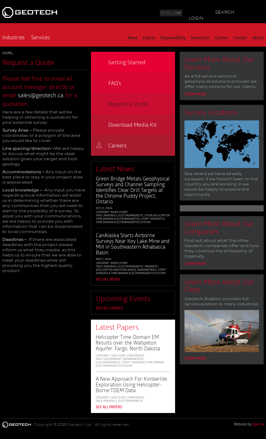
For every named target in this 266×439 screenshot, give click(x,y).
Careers (221, 38)
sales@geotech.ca (40, 95)
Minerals (110, 215)
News (133, 38)
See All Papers (109, 407)
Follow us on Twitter (188, 12)
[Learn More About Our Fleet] (221, 332)
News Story (119, 212)
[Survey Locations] (221, 145)
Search (224, 12)
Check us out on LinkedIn (196, 12)
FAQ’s (114, 82)
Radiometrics (146, 270)
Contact (240, 38)
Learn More (195, 94)
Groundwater (133, 359)
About (258, 38)
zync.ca (258, 425)
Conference (135, 355)
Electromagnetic (130, 215)
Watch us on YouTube (204, 12)
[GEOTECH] (55, 12)
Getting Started (126, 62)
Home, (8, 53)
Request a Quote (128, 103)
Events (149, 38)
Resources (200, 38)
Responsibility (173, 38)
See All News (108, 280)
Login (196, 18)
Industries (13, 37)
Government (112, 359)
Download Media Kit (132, 124)
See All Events (109, 309)
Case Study (118, 355)
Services (40, 37)
